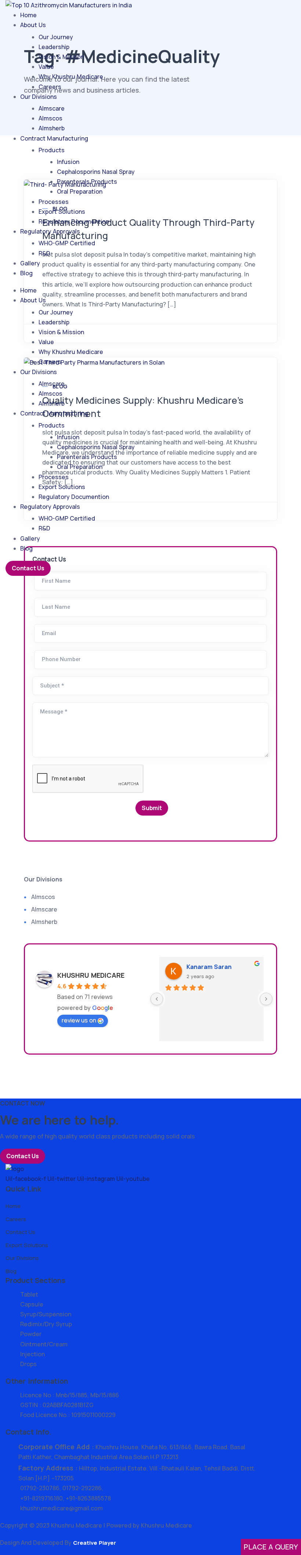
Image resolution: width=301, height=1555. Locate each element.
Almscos (50, 118)
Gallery (30, 263)
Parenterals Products (87, 182)
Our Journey (56, 37)
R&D (44, 253)
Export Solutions (62, 212)
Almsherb (52, 128)
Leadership (54, 47)
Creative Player (94, 1543)
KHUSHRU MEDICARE (90, 975)
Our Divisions (38, 97)
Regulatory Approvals (50, 231)
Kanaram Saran (209, 967)
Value (46, 67)
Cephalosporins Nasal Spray (96, 172)
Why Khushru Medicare (71, 76)
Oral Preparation (79, 191)
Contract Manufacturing (54, 138)
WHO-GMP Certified (67, 243)
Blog (26, 273)
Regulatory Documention (74, 221)
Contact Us (28, 568)
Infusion (68, 162)
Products (52, 150)
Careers (50, 87)
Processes (54, 202)
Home (28, 15)
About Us (33, 25)
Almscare (52, 108)
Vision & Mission (61, 57)
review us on (79, 1020)
